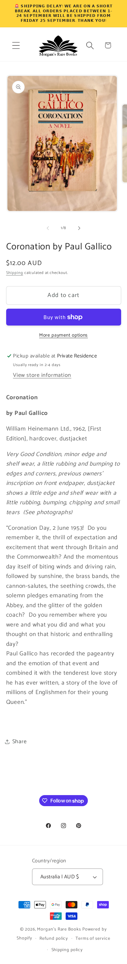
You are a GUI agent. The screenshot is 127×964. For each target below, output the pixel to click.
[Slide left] (48, 228)
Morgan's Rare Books (59, 929)
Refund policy (53, 938)
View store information (42, 375)
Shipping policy (67, 950)
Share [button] (19, 741)
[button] (16, 45)
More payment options (63, 335)
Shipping (14, 273)
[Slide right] (79, 228)
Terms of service (93, 938)
